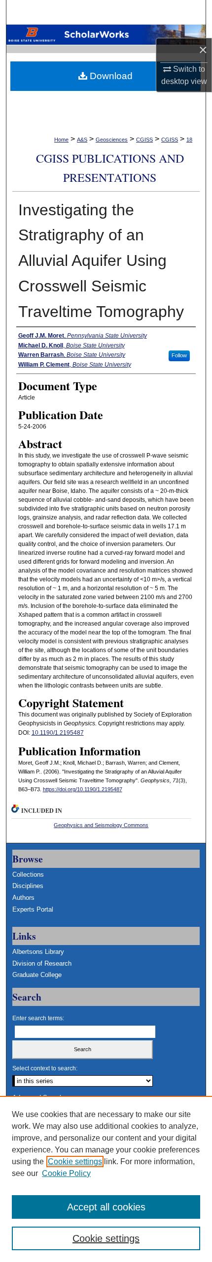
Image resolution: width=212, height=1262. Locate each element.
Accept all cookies (106, 1207)
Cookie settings (75, 1161)
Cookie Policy (66, 1173)
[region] (106, 1179)
